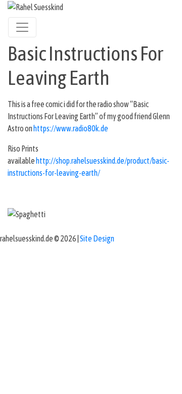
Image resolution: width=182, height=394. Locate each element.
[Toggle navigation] (22, 27)
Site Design (97, 238)
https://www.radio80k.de (70, 128)
